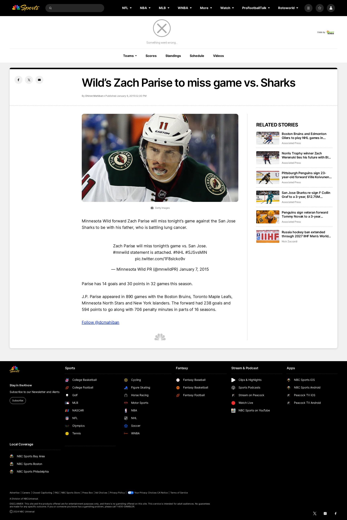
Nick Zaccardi (289, 241)
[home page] (25, 8)
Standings (173, 56)
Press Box (87, 492)
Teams (128, 56)
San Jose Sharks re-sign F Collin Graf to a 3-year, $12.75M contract (306, 195)
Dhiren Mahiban (94, 95)
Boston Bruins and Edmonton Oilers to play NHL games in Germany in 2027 (304, 136)
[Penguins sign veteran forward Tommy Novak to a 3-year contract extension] (267, 216)
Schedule (197, 56)
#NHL (178, 252)
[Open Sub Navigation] (131, 8)
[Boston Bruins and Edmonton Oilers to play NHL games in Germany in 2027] (267, 138)
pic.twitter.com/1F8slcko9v (160, 258)
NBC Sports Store (70, 492)
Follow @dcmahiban (100, 322)
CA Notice (162, 492)
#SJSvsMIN (196, 252)
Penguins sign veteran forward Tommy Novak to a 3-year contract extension (305, 214)
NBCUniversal (31, 498)
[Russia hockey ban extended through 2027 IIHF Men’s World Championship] (267, 236)
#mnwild (121, 252)
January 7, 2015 (194, 269)
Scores (151, 56)
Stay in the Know (21, 385)
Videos (218, 56)
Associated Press (291, 143)
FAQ (57, 492)
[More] (308, 8)
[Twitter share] (29, 80)
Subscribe (17, 400)
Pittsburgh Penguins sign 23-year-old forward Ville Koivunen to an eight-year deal (305, 175)
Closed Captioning (42, 492)
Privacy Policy (117, 492)
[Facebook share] (18, 80)
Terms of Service (179, 492)
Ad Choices (101, 492)
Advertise (15, 492)
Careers (26, 492)
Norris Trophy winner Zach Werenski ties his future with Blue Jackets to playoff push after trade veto (307, 155)
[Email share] (39, 80)
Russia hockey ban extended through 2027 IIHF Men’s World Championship (305, 234)
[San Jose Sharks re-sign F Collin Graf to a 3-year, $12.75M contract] (267, 197)
